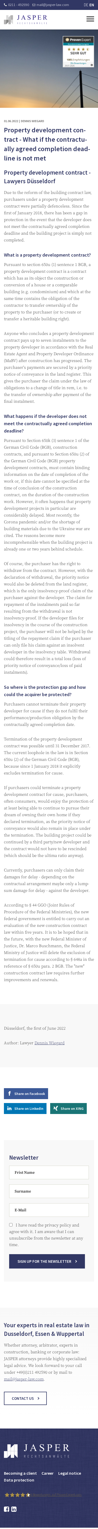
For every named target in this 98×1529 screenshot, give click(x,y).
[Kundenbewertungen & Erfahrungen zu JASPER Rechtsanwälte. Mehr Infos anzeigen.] (78, 51)
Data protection (19, 1480)
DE (86, 4)
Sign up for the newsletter (44, 1261)
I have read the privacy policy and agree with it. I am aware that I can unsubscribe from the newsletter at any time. (46, 1235)
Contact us (23, 1398)
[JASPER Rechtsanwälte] (25, 19)
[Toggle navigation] (90, 18)
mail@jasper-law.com (53, 4)
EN (91, 4)
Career (48, 1473)
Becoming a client (20, 1473)
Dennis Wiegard (49, 1043)
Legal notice (69, 1473)
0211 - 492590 (18, 4)
